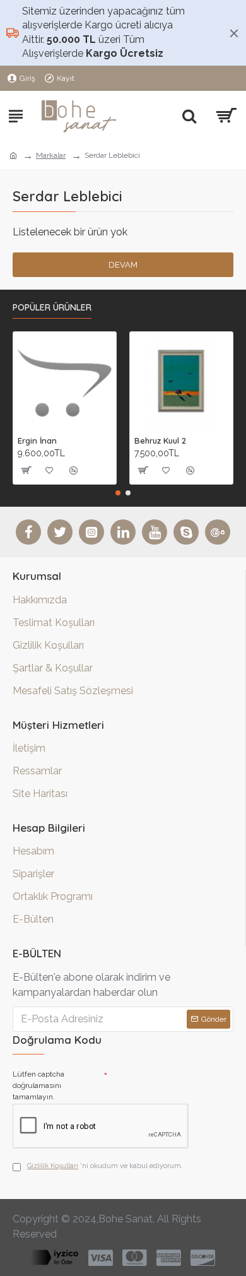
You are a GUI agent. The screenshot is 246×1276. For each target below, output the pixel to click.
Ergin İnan (37, 440)
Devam (123, 264)
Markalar (51, 155)
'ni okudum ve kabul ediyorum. (105, 1166)
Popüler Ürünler (52, 307)
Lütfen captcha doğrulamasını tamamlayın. (38, 1085)
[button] (117, 492)
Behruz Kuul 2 (160, 440)
